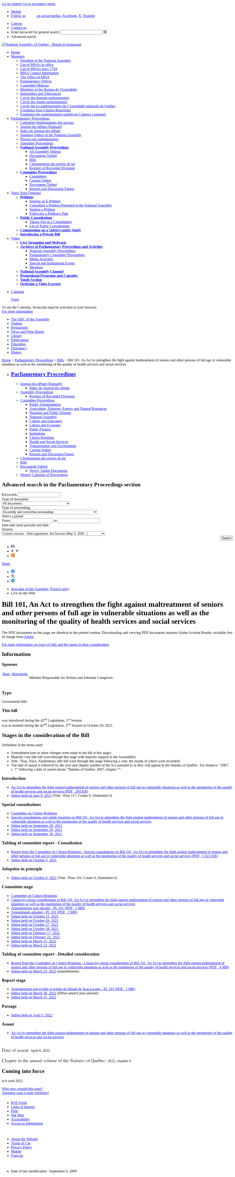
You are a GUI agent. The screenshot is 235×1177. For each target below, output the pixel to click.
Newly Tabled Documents (48, 471)
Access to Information (27, 1123)
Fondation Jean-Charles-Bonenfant (45, 110)
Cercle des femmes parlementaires (44, 98)
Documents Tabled (43, 156)
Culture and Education (45, 421)
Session (7, 529)
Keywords (9, 494)
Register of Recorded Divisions (52, 168)
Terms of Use (21, 1143)
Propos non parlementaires (39, 139)
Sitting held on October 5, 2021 (34, 860)
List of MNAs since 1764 (38, 69)
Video (15, 238)
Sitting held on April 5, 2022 (31, 1015)
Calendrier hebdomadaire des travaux (47, 123)
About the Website (24, 1139)
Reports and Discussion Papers (51, 189)
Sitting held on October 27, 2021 (35, 925)
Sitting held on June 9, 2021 (31, 795)
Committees (38, 176)
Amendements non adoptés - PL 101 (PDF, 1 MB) (48, 908)
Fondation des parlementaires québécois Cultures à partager (63, 114)
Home (15, 52)
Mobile (16, 1151)
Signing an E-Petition (44, 201)
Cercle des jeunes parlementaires (43, 102)
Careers (16, 24)
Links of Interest (23, 1107)
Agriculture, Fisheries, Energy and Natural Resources (68, 409)
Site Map (17, 1115)
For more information (17, 311)
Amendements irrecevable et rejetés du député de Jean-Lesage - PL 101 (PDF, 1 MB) (73, 989)
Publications (20, 340)
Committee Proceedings (38, 172)
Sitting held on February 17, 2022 (35, 933)
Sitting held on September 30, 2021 (36, 834)
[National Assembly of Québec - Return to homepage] (41, 44)
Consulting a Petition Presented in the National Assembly (70, 205)
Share (6, 564)
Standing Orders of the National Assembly (50, 135)
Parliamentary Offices (36, 81)
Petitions (27, 197)
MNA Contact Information (39, 73)
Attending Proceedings (36, 143)
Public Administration (45, 404)
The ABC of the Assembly (30, 319)
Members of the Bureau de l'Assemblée (48, 89)
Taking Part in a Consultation (50, 222)
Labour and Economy (45, 425)
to (55, 520)
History (16, 352)
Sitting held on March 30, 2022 (33, 993)
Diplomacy (19, 348)
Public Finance (40, 429)
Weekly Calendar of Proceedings (44, 475)
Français (17, 1155)
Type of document (15, 499)
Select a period (12, 516)
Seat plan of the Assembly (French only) (40, 589)
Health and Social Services (48, 442)
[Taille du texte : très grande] (17, 551)
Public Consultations (36, 218)
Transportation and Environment (52, 446)
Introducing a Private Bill (40, 234)
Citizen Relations (41, 438)
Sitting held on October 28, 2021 (35, 929)
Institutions (37, 433)
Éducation (18, 344)
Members (18, 56)
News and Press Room (27, 332)
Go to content (12, 4)
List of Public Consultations (49, 226)
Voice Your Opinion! (26, 193)
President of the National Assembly (45, 60)
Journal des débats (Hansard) (41, 127)
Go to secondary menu (38, 4)
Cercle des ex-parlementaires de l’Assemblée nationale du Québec (68, 106)
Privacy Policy (21, 1147)
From (6, 520)
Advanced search (23, 37)
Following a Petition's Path (48, 214)
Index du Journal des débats (40, 131)
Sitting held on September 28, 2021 (36, 826)
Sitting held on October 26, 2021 (35, 920)
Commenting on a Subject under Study (50, 230)
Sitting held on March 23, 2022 (33, 971)
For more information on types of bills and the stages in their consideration (55, 645)
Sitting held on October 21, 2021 (35, 916)
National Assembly (43, 417)
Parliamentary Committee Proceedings (57, 255)
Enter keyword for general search (35, 32)
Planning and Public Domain (50, 413)
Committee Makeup (34, 85)
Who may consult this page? (22, 1089)
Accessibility (20, 1119)
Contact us (18, 28)
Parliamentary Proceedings (30, 118)
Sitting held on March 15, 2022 (33, 941)
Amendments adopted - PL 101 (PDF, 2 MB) (44, 912)
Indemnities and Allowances (40, 94)
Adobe (29, 637)
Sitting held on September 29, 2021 (36, 830)
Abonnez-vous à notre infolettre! (25, 1093)
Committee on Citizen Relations (34, 813)
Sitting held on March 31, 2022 (33, 997)
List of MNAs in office (36, 65)
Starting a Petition (42, 209)
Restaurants (19, 327)
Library (16, 336)
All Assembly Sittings (45, 151)
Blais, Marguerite (15, 674)
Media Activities (41, 259)
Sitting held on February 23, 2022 (35, 937)
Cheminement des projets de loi (52, 164)
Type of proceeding (16, 508)
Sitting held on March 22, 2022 (33, 945)
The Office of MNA (35, 77)
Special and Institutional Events (52, 263)
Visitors (16, 323)
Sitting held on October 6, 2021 (34, 878)
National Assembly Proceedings (52, 251)
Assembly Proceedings (36, 392)
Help (14, 1111)
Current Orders (40, 180)
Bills (32, 160)
